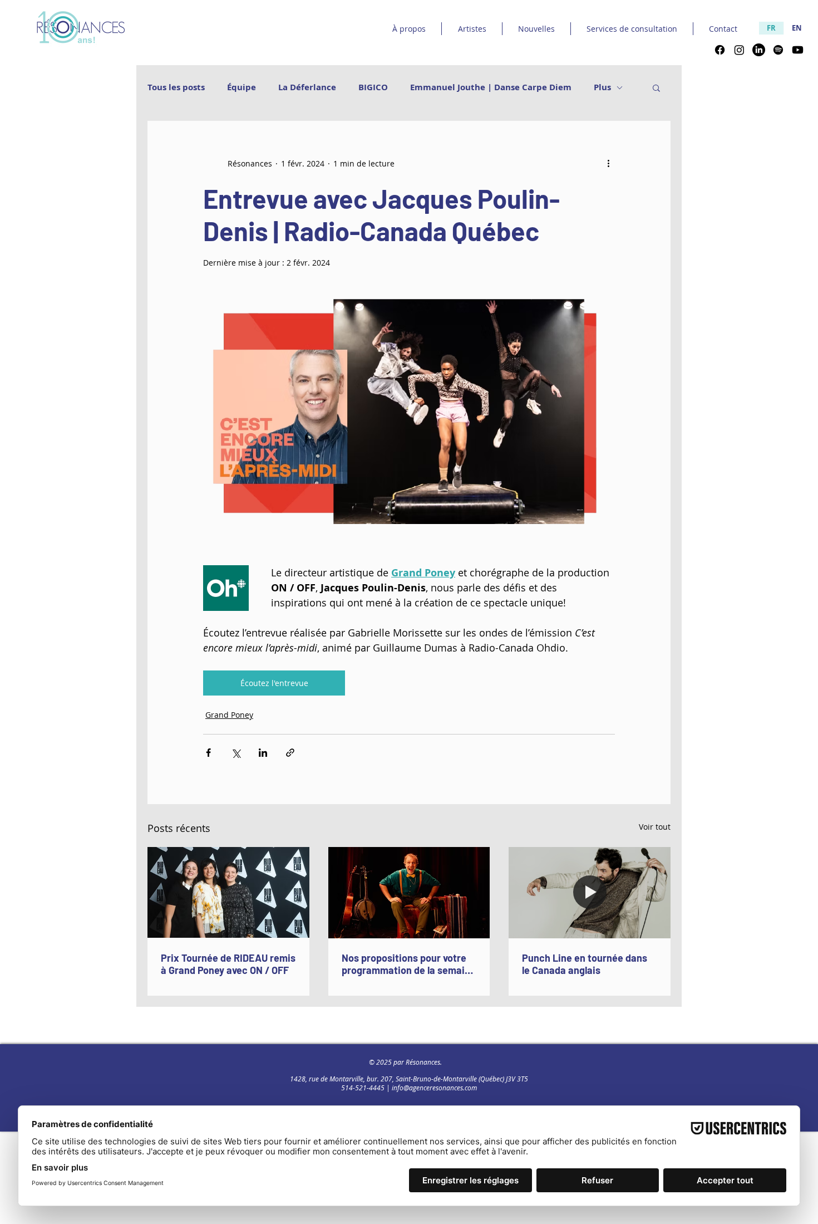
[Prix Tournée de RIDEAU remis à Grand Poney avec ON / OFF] (228, 892)
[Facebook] (719, 49)
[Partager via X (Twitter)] (235, 752)
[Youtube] (797, 49)
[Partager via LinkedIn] (263, 752)
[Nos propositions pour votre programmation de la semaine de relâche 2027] (409, 892)
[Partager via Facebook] (208, 752)
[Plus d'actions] (608, 163)
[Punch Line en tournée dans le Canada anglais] (590, 892)
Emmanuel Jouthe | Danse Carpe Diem (490, 87)
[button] (656, 87)
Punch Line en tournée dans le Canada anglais (584, 964)
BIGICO (373, 87)
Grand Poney (229, 714)
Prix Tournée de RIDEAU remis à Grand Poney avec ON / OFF (228, 964)
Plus (602, 87)
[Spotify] (778, 49)
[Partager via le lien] (290, 752)
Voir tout (655, 826)
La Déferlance (307, 87)
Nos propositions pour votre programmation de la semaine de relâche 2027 (409, 964)
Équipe (241, 87)
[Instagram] (739, 49)
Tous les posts (176, 87)
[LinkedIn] (758, 49)
